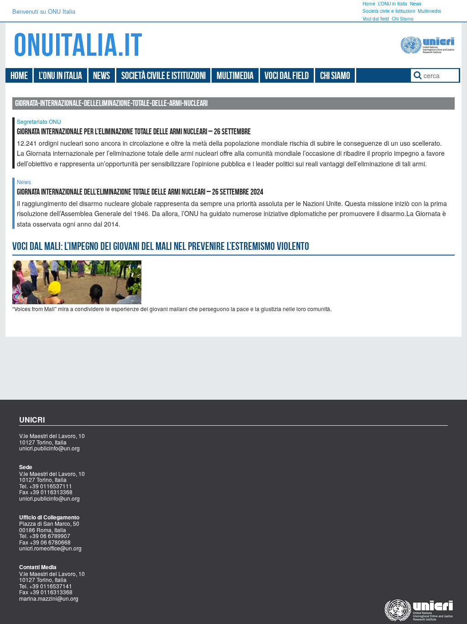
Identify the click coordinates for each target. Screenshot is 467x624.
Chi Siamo (403, 18)
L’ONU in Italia (392, 3)
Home (369, 3)
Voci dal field (376, 18)
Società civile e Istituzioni (389, 10)
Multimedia (429, 10)
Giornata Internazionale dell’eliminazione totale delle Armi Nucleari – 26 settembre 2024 (140, 191)
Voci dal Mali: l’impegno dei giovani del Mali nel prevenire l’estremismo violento (160, 246)
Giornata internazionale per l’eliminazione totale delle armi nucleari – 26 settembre (134, 131)
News (415, 3)
